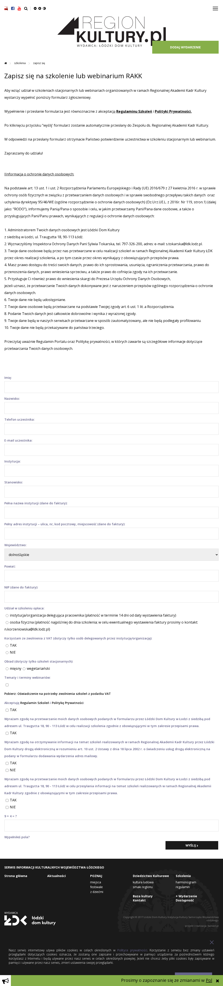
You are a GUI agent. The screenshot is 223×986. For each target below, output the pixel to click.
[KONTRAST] (44, 8)
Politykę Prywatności (67, 703)
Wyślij (191, 845)
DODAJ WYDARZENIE (185, 47)
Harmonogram (186, 882)
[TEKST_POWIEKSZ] (39, 8)
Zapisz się (39, 63)
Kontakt (139, 900)
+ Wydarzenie (186, 896)
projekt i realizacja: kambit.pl (202, 925)
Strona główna (15, 876)
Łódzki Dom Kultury (30, 920)
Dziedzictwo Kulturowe (151, 876)
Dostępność (185, 900)
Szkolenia (20, 63)
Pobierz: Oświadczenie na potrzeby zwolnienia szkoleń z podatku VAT (57, 694)
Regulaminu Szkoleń (134, 111)
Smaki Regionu (143, 887)
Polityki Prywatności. (173, 111)
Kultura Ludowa (143, 882)
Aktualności (56, 876)
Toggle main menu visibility (215, 8)
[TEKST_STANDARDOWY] (35, 8)
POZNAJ (96, 876)
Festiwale (96, 887)
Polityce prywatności (132, 950)
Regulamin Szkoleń (34, 703)
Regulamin (183, 887)
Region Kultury (111, 31)
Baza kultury (143, 896)
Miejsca (95, 882)
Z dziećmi (96, 892)
